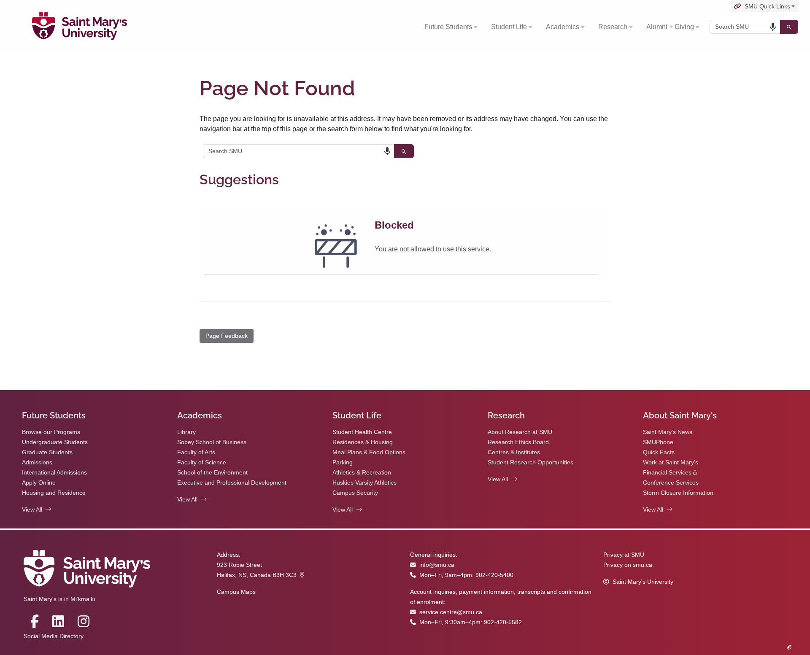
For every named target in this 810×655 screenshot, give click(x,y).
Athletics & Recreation (361, 472)
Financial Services (667, 472)
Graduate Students (47, 452)
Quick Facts (659, 452)
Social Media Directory (54, 636)
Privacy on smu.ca (627, 565)
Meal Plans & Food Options (368, 452)
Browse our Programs (51, 432)
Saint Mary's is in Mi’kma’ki (59, 599)
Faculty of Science (201, 462)
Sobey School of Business (211, 442)
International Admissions (54, 472)
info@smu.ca (436, 565)
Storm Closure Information (678, 493)
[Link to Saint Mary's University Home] (79, 27)
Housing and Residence (54, 493)
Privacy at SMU (623, 555)
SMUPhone (658, 442)
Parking (342, 462)
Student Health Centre (362, 432)
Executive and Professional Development (231, 483)
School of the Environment (212, 472)
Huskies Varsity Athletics (364, 483)
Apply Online (39, 483)
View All (32, 510)
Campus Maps (236, 592)
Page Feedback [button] (226, 335)
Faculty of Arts (196, 452)
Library (186, 432)
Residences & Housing (362, 442)
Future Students (448, 26)
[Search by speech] (773, 27)
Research (612, 26)
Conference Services (671, 483)
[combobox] (745, 27)
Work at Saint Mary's (670, 462)
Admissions (37, 462)
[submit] (789, 27)
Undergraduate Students (55, 442)
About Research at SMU (520, 432)
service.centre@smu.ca (450, 612)
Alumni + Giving (670, 26)
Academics (562, 26)
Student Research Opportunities (530, 462)
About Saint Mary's (680, 415)
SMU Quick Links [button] (767, 6)
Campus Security (355, 493)
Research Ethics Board (518, 442)
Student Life (509, 26)
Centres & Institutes (514, 452)
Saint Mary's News (667, 432)
